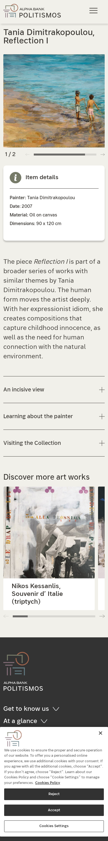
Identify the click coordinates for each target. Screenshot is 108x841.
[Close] (100, 733)
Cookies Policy (47, 783)
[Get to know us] (58, 708)
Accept (54, 810)
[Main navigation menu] (94, 10)
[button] (103, 154)
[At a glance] (46, 721)
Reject (54, 794)
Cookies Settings (54, 826)
